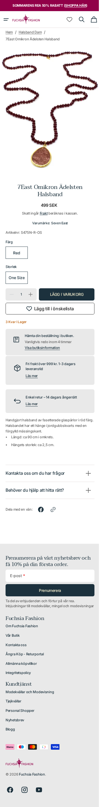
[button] (6, 19)
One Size (16, 274)
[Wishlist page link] (65, 19)
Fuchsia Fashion (32, 778)
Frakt (42, 208)
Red (16, 247)
